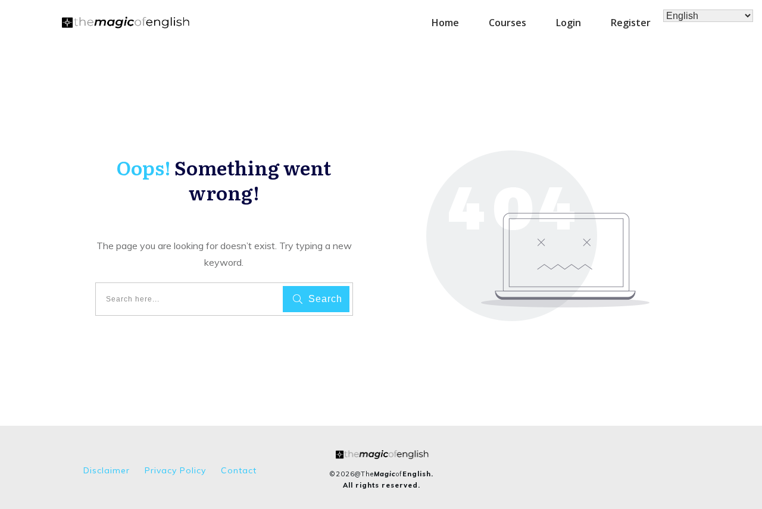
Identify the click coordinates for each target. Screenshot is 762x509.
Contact (239, 470)
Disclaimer (106, 470)
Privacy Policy (175, 470)
